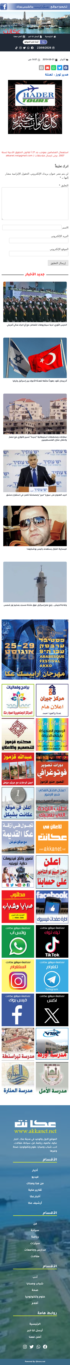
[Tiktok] (16, 47)
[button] (66, 67)
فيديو (35, 1177)
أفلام (35, 1303)
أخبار (35, 1170)
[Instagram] (20, 47)
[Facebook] (32, 47)
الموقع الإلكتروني (59, 249)
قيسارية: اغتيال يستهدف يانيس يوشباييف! (47, 549)
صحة (35, 1290)
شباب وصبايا (35, 1283)
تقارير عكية (35, 1190)
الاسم (65, 227)
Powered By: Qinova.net (35, 1362)
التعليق (63, 185)
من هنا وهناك (35, 1183)
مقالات (35, 1256)
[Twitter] (24, 47)
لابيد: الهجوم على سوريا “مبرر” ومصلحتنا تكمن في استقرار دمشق (36, 495)
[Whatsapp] (28, 47)
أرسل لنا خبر (35, 1330)
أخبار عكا (35, 1196)
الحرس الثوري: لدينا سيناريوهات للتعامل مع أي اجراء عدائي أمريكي (37, 325)
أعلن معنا (35, 1337)
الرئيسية (35, 1324)
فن (35, 1224)
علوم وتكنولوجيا (35, 1296)
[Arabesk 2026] (35, 678)
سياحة (35, 1230)
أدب (35, 1277)
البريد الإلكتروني (59, 236)
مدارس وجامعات (35, 1250)
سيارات (35, 1243)
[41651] (35, 9)
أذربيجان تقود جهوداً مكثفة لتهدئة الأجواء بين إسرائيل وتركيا (40, 381)
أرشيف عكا (35, 1203)
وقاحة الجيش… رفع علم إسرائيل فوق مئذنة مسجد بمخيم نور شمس (35, 605)
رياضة (35, 1237)
